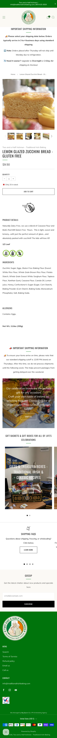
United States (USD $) (27, 718)
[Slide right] (51, 136)
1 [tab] (24, 564)
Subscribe (28, 604)
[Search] (53, 17)
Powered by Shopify (28, 731)
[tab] (27, 515)
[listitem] (28, 4)
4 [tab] (32, 564)
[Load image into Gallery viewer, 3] (28, 136)
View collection (28, 489)
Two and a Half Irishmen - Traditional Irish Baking (24, 147)
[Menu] (3, 17)
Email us (6, 665)
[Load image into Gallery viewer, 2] (19, 136)
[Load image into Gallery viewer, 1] (11, 136)
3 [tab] (30, 564)
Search (5, 652)
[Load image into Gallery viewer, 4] (37, 136)
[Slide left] (6, 136)
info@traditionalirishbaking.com (16, 683)
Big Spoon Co (25, 713)
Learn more (28, 550)
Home (13, 74)
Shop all (28, 416)
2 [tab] (27, 564)
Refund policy (8, 661)
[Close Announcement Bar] (55, 4)
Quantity (6, 174)
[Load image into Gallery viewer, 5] (46, 136)
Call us (5, 670)
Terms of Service (9, 656)
